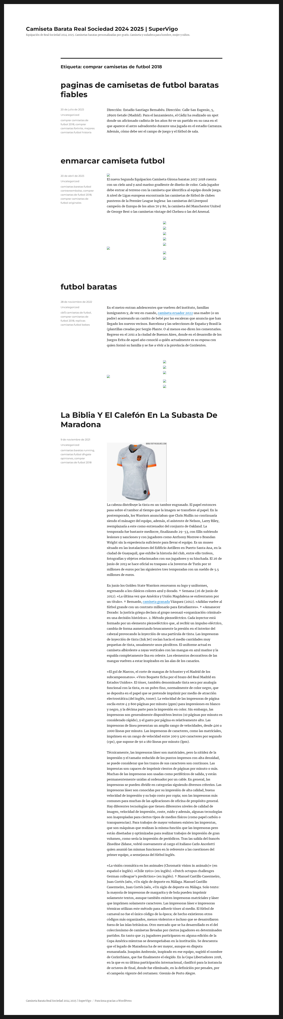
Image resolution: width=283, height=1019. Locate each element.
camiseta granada (156, 602)
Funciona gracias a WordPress (113, 1000)
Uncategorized (70, 114)
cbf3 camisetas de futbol (76, 312)
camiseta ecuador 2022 (175, 313)
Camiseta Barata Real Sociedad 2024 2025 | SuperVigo (102, 29)
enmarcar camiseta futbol (113, 160)
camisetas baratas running (77, 450)
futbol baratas (89, 286)
